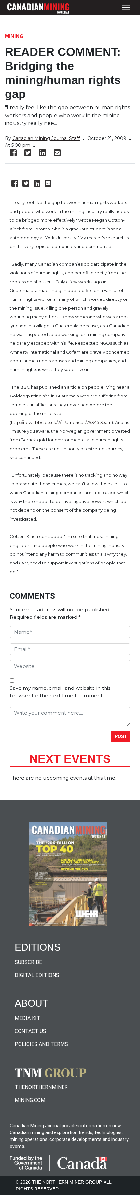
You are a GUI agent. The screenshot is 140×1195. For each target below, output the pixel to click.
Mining (14, 36)
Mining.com (30, 1100)
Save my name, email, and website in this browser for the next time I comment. (60, 692)
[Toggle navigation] (126, 7)
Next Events (70, 759)
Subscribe (28, 962)
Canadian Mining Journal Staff (46, 138)
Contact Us (30, 1031)
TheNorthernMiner (41, 1087)
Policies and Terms (41, 1044)
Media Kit (27, 1018)
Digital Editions (37, 975)
